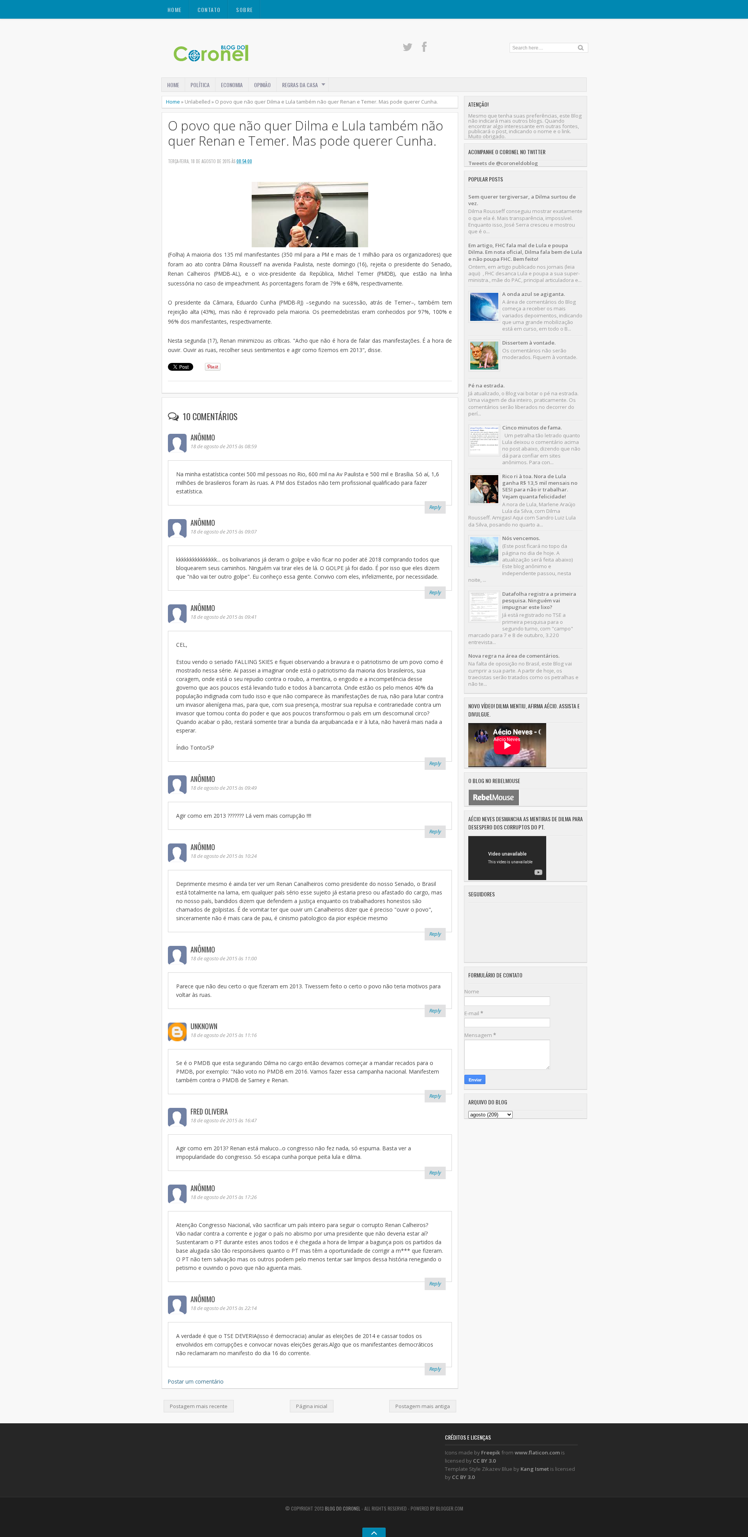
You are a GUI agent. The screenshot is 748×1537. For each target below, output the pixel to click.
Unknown (204, 1026)
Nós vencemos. (521, 538)
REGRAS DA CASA (300, 85)
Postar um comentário (196, 1381)
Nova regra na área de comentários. (513, 655)
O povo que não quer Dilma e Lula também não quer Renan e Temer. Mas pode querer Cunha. (305, 133)
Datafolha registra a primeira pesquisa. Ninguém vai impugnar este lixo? (539, 600)
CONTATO (209, 9)
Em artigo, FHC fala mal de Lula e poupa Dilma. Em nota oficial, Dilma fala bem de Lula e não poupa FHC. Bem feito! (525, 252)
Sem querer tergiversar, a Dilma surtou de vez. (522, 200)
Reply (435, 507)
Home (175, 9)
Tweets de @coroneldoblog (503, 163)
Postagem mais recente (199, 1406)
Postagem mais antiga (422, 1406)
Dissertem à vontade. (529, 342)
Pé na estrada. (486, 385)
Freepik (490, 1452)
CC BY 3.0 (484, 1460)
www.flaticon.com (537, 1452)
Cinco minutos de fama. (532, 427)
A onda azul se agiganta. (533, 294)
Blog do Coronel (342, 1508)
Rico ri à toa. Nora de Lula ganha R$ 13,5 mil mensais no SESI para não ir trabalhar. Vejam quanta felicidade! (539, 486)
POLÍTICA (200, 85)
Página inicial (311, 1406)
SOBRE (244, 9)
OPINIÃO (262, 85)
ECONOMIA (232, 85)
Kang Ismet (534, 1468)
